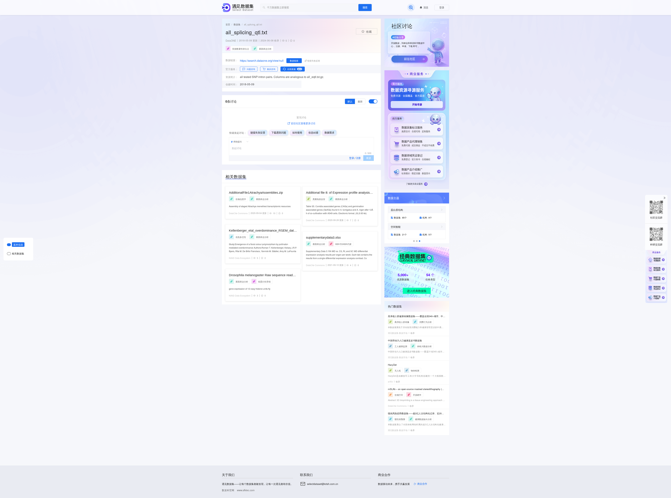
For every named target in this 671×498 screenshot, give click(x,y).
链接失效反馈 (257, 132)
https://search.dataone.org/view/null (262, 61)
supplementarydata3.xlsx (323, 237)
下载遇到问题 (278, 132)
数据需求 (329, 132)
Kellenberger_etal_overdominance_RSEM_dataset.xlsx (262, 231)
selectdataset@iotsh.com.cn (322, 484)
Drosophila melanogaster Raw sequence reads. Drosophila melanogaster (262, 275)
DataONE (231, 40)
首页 (228, 24)
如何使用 (297, 132)
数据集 (237, 24)
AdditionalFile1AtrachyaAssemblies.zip (256, 192)
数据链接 (294, 60)
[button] (408, 41)
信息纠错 (313, 132)
